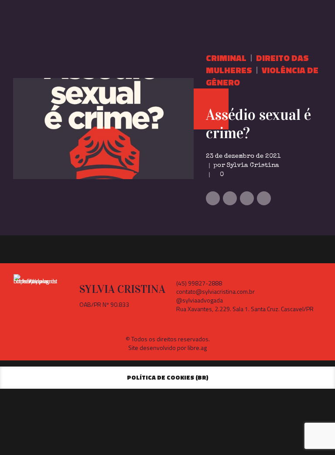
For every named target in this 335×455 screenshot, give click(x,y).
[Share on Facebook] (213, 198)
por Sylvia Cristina (246, 165)
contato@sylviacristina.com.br (215, 291)
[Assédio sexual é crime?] (103, 129)
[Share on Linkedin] (247, 198)
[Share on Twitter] (230, 198)
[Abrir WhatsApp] (313, 433)
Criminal (226, 58)
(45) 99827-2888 (199, 283)
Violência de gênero (262, 76)
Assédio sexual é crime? (258, 124)
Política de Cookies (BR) (168, 377)
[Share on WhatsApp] (264, 198)
